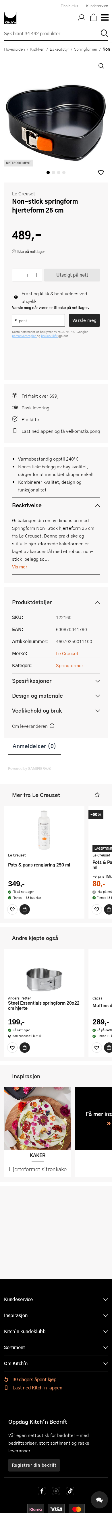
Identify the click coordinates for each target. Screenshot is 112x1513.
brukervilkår (49, 336)
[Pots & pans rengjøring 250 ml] (44, 830)
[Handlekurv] (93, 18)
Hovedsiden (14, 49)
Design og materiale (37, 695)
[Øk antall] (37, 275)
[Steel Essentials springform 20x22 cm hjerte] (44, 973)
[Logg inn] (82, 18)
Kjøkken (37, 49)
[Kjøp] (25, 909)
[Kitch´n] (10, 18)
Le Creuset (23, 193)
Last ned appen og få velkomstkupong (61, 431)
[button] (101, 172)
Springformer (85, 49)
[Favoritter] (12, 909)
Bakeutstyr (59, 49)
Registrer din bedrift (34, 1465)
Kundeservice (97, 5)
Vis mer (19, 566)
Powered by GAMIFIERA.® (29, 768)
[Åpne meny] (104, 18)
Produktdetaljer (32, 602)
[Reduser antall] (17, 275)
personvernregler (24, 336)
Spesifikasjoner (31, 681)
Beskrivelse (27, 505)
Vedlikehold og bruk (37, 710)
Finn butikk (69, 5)
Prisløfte (30, 419)
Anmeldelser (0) (35, 746)
